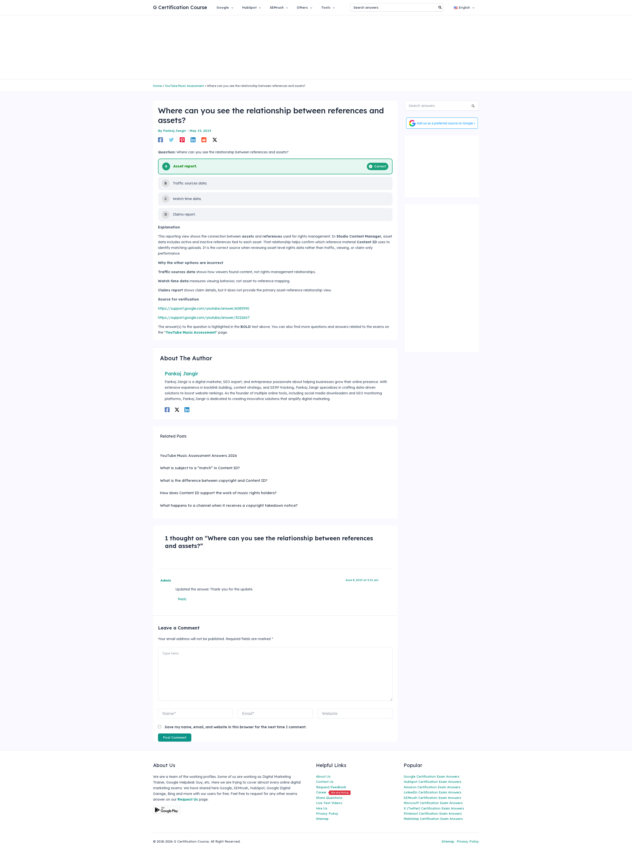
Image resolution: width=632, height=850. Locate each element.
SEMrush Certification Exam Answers (432, 798)
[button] (231, 7)
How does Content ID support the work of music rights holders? (218, 492)
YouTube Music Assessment (184, 86)
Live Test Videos (329, 803)
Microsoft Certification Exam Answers (433, 803)
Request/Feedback (331, 787)
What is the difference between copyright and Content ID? (213, 480)
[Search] (440, 7)
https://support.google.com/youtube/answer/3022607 (204, 317)
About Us (323, 776)
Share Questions (329, 798)
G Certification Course (180, 7)
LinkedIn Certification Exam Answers (432, 792)
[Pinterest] (182, 139)
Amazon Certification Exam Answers (432, 787)
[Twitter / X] (214, 139)
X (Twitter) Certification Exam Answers (434, 808)
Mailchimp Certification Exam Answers (433, 819)
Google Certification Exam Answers (431, 776)
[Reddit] (203, 139)
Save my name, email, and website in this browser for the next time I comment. (235, 727)
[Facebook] (160, 139)
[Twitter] (171, 139)
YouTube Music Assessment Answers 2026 (198, 455)
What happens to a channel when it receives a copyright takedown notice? (228, 505)
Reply (182, 599)
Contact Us (325, 782)
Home (157, 86)
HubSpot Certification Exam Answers (432, 782)
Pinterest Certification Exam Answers (433, 813)
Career (332, 792)
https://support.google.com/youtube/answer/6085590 (203, 308)
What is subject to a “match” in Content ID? (200, 467)
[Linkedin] (193, 139)
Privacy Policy (327, 813)
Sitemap (322, 819)
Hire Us (321, 808)
